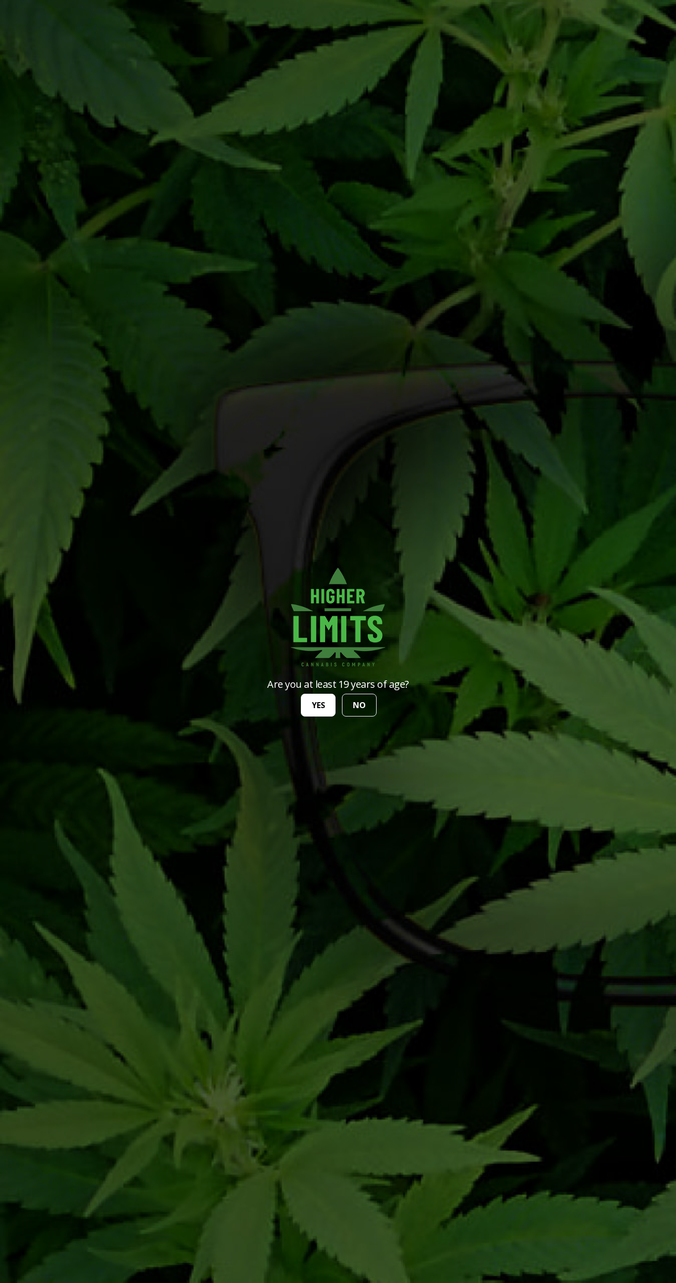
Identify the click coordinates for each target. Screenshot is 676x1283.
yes (318, 705)
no (359, 705)
